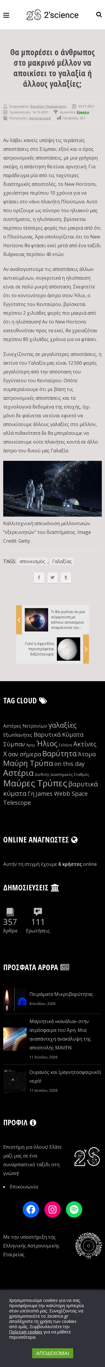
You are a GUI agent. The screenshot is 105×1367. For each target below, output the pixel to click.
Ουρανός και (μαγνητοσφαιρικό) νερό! (65, 1076)
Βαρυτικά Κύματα (58, 734)
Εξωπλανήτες (17, 735)
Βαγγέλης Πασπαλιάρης (48, 106)
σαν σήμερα (24, 754)
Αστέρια (18, 772)
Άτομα (87, 754)
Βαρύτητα (59, 753)
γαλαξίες (62, 725)
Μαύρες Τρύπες (35, 783)
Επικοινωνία (24, 1186)
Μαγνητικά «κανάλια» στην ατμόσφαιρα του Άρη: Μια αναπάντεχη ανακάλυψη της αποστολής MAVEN (60, 1034)
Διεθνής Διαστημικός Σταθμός (62, 774)
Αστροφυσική (40, 118)
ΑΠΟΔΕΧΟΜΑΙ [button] (52, 1353)
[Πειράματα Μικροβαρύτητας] (15, 999)
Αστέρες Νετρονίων (25, 726)
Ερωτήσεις (38, 931)
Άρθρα (10, 931)
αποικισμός (32, 561)
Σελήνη (65, 744)
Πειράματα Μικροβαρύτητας (61, 994)
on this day (69, 764)
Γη (31, 793)
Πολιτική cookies (25, 1332)
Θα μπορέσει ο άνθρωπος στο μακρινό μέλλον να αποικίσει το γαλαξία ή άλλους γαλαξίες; (52, 67)
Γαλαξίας (62, 561)
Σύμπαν (14, 744)
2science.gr (58, 1316)
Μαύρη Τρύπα (28, 763)
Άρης (30, 744)
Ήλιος (46, 743)
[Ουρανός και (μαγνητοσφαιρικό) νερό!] (15, 1081)
